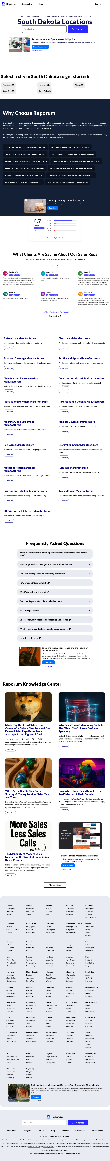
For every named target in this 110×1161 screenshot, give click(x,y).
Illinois (68, 942)
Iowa (8, 957)
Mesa (48, 914)
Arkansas (69, 905)
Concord (88, 996)
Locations (11, 1130)
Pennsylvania (71, 1017)
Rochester (69, 981)
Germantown (11, 981)
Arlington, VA (71, 929)
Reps (40, 4)
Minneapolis (70, 975)
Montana (30, 987)
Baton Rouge (70, 963)
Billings (29, 990)
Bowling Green (51, 966)
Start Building (68, 865)
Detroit (48, 975)
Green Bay (10, 1078)
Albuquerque (31, 1005)
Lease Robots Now (40, 47)
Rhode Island (11, 1032)
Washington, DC (72, 927)
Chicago (69, 945)
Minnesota (70, 972)
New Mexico (31, 1002)
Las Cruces (30, 1008)
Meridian (49, 948)
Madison (9, 1075)
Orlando (88, 935)
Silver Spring (11, 978)
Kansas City (30, 966)
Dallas (87, 1041)
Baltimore (10, 975)
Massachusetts (32, 972)
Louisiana (69, 957)
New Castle (50, 932)
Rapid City (50, 1038)
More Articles (55, 885)
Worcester (30, 978)
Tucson (48, 908)
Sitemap (105, 1143)
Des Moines (10, 960)
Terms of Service (34, 1147)
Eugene (48, 1026)
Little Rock (70, 908)
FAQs (41, 1130)
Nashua (88, 993)
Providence (10, 1035)
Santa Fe (29, 1011)
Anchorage (30, 911)
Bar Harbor (89, 963)
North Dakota (91, 1002)
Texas (87, 1032)
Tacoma (69, 1062)
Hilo (27, 951)
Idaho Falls (50, 951)
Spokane (69, 1059)
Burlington (30, 1056)
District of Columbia (74, 924)
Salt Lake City (11, 1056)
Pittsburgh (70, 1023)
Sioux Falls (50, 1035)
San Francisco (90, 914)
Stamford (29, 929)
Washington (70, 1054)
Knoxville (69, 1041)
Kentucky (50, 957)
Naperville (69, 948)
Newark (9, 1005)
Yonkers (49, 1011)
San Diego (89, 911)
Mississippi (89, 972)
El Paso (88, 1047)
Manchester (89, 990)
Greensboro (70, 1011)
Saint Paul (69, 978)
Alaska (29, 905)
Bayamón (88, 1023)
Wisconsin (10, 1069)
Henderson (70, 993)
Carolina (88, 1026)
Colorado (10, 924)
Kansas (29, 957)
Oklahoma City (31, 1020)
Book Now (53, 208)
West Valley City (12, 1059)
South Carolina (32, 1032)
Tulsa (28, 1023)
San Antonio (89, 1038)
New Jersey (11, 1002)
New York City (51, 1005)
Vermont (29, 1054)
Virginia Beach (51, 1056)
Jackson (88, 975)
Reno (67, 996)
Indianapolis (89, 945)
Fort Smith (69, 914)
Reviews (65, 1130)
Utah (8, 1054)
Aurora (9, 932)
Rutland (29, 1062)
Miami (87, 929)
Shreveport (70, 966)
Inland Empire (90, 917)
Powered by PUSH (73, 1153)
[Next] (57, 266)
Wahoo (48, 996)
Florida (88, 924)
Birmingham (10, 908)
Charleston (30, 1035)
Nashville (69, 1035)
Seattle (68, 1056)
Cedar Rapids (11, 963)
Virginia (49, 1054)
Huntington (89, 1059)
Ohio (8, 1017)
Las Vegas (69, 990)
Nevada (69, 987)
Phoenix (49, 911)
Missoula (29, 993)
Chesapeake (50, 1062)
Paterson (9, 1011)
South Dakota (51, 1032)
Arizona (49, 905)
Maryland (10, 972)
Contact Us (80, 1130)
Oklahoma (30, 1017)
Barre (28, 1059)
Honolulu (29, 945)
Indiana (88, 942)
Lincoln (48, 993)
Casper (28, 1075)
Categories (27, 1130)
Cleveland (10, 1023)
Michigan (49, 972)
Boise (48, 945)
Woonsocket (11, 1041)
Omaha (48, 990)
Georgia (9, 942)
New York (50, 1002)
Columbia (29, 1038)
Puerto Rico (90, 1017)
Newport (9, 1038)
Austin (87, 1044)
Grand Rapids (51, 978)
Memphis (69, 1038)
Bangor (88, 966)
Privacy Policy (48, 1147)
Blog (53, 1130)
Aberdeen (49, 1041)
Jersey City (10, 1008)
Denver (9, 927)
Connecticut (31, 924)
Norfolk (49, 1059)
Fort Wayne (89, 948)
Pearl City (30, 948)
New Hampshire (91, 987)
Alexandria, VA (71, 932)
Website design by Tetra (54, 1153)
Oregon (49, 1017)
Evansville (89, 951)
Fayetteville (70, 911)
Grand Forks (90, 1011)
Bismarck (88, 1005)
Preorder (36, 1097)
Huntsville (10, 911)
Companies (27, 4)
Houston (88, 1035)
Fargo (87, 1008)
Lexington (49, 963)
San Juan (88, 1020)
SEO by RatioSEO (37, 1153)
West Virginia (90, 1054)
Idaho (48, 942)
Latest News (48, 662)
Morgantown (90, 1062)
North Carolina (72, 1002)
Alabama (10, 905)
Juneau (28, 914)
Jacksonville (89, 927)
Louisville (49, 960)
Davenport (10, 966)
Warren (48, 981)
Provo (8, 1062)
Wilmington (50, 929)
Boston (29, 975)
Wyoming (30, 1069)
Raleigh (68, 1008)
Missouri (9, 987)
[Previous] (52, 266)
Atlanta (9, 945)
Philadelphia (70, 1020)
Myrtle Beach (31, 1041)
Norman (29, 1026)
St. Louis (9, 990)
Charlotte (69, 1005)
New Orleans (70, 960)
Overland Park (31, 963)
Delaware (50, 924)
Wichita (29, 960)
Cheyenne (29, 1072)
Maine (87, 957)
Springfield (30, 981)
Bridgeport (30, 927)
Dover (48, 927)
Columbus (10, 948)
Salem (48, 1023)
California (89, 905)
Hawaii (29, 942)
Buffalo (49, 1008)
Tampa (87, 932)
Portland (88, 960)
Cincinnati (10, 1026)
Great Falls (30, 996)
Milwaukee (10, 1072)
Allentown (69, 1026)
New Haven (30, 932)
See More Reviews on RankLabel (55, 312)
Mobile (9, 914)
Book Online (97, 1130)
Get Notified (78, 29)
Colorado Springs (12, 929)
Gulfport (88, 978)
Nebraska (50, 987)
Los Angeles (89, 908)
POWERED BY (37, 50)
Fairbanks (30, 908)
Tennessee (70, 1032)
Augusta (9, 951)
